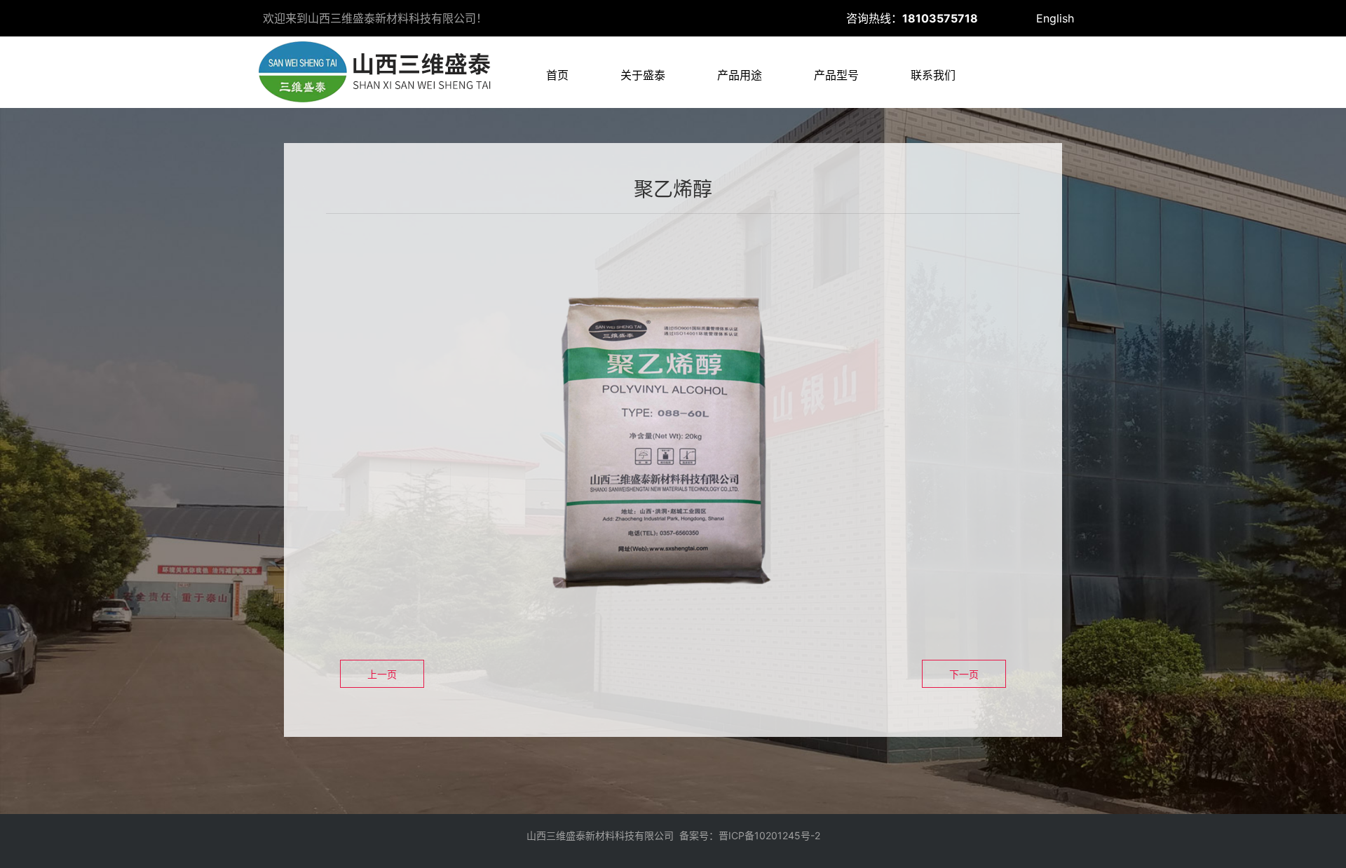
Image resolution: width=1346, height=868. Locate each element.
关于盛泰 (642, 75)
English (1055, 18)
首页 (557, 75)
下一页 (964, 674)
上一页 (382, 674)
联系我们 (933, 75)
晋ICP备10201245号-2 (769, 835)
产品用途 (739, 75)
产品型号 (836, 75)
